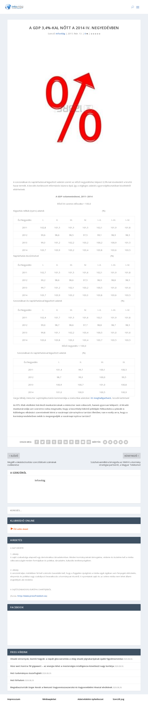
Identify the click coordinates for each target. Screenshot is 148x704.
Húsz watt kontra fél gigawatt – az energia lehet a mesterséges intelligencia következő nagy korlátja (62, 666)
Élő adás (19, 529)
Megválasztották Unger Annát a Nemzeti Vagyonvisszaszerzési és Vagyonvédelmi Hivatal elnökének (61, 687)
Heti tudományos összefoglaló (26, 673)
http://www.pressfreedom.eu (32, 596)
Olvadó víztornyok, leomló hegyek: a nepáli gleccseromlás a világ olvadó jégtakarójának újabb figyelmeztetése (66, 658)
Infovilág (60, 33)
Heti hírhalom (17, 680)
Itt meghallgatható (101, 397)
